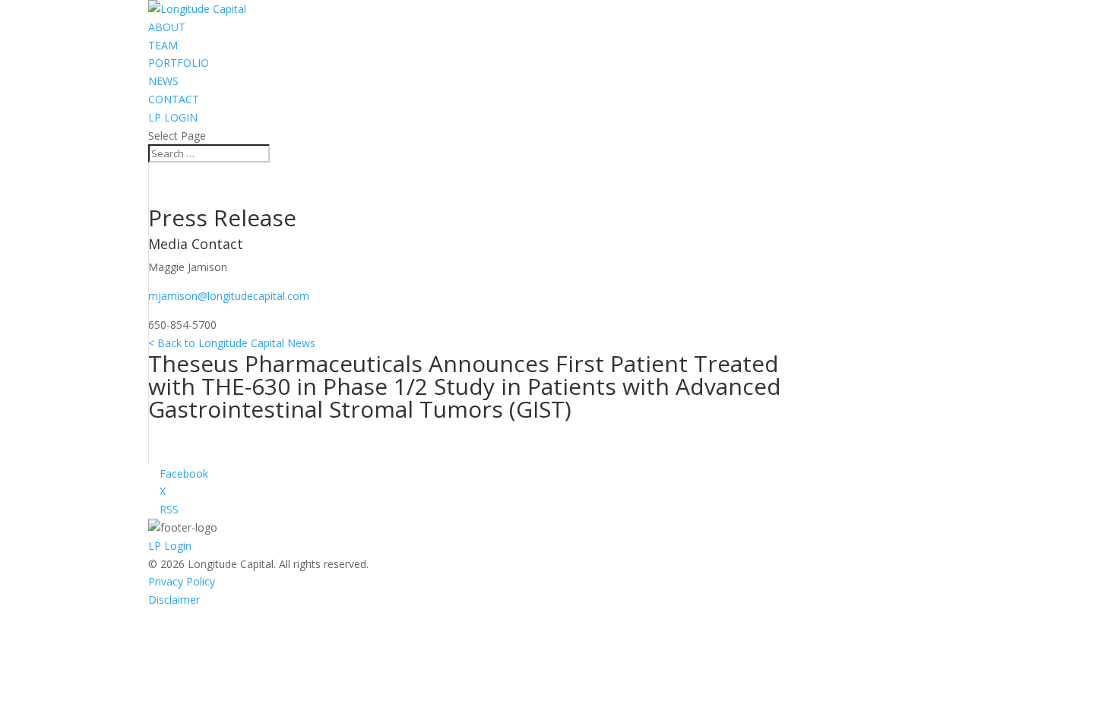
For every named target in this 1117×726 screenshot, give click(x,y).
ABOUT (166, 27)
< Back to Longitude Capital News (231, 343)
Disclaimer (174, 599)
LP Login (169, 545)
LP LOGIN (173, 117)
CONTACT (173, 99)
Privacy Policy (181, 581)
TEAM (163, 45)
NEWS (163, 81)
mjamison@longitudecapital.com (228, 296)
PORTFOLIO (178, 62)
